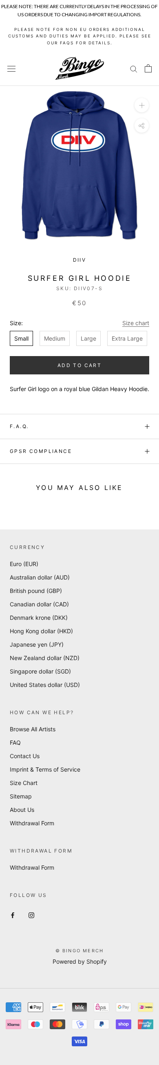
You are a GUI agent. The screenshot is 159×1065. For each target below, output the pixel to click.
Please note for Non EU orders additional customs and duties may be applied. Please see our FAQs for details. (79, 36)
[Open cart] (148, 68)
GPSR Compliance (41, 451)
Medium (54, 338)
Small (21, 338)
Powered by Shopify (80, 961)
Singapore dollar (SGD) (40, 671)
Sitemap (21, 796)
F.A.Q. (19, 426)
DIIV (79, 260)
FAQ (15, 742)
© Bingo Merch (79, 950)
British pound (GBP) (36, 590)
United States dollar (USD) (45, 684)
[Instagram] (31, 914)
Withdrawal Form (32, 823)
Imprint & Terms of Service (45, 769)
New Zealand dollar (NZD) (45, 657)
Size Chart (24, 782)
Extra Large (127, 338)
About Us (22, 809)
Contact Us (25, 755)
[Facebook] (12, 914)
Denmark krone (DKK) (39, 617)
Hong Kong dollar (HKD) (41, 631)
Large (88, 338)
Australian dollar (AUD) (40, 577)
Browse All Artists (32, 729)
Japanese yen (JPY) (37, 644)
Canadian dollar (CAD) (39, 604)
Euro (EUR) (24, 563)
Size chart (135, 322)
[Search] (133, 68)
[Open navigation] (11, 69)
